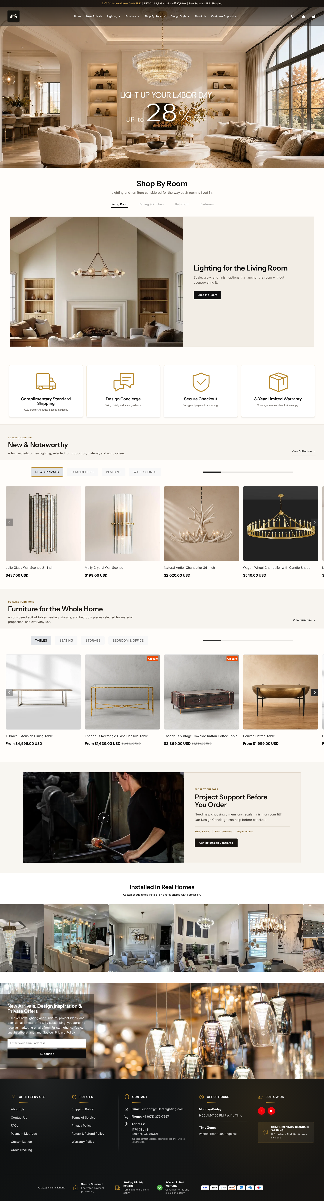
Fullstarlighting (56, 1187)
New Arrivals (94, 16)
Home (77, 16)
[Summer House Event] (162, 87)
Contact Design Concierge (216, 842)
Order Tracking (21, 1150)
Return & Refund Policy (88, 1133)
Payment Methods (24, 1133)
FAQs (14, 1125)
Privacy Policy (82, 1125)
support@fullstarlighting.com (162, 1109)
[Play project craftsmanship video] (103, 817)
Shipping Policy (83, 1109)
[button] (292, 16)
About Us (200, 16)
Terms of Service (83, 1117)
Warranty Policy (83, 1141)
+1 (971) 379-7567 (156, 1116)
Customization (21, 1141)
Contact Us (19, 1117)
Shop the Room (207, 294)
